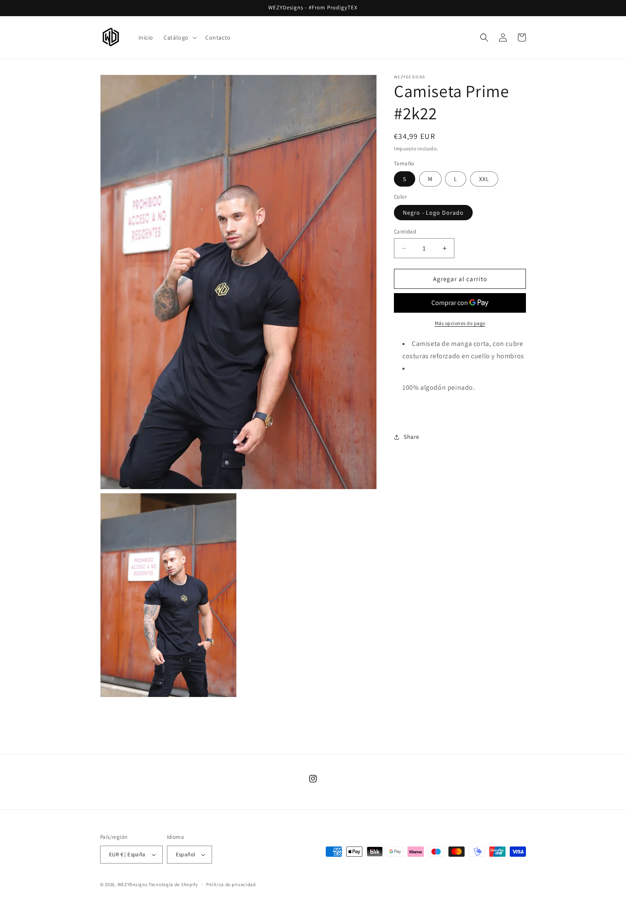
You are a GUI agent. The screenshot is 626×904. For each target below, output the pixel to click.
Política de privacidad (231, 884)
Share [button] (411, 436)
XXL (484, 179)
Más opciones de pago (460, 323)
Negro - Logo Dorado (433, 212)
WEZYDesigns (133, 884)
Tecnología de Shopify (173, 884)
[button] (179, 37)
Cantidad (405, 231)
